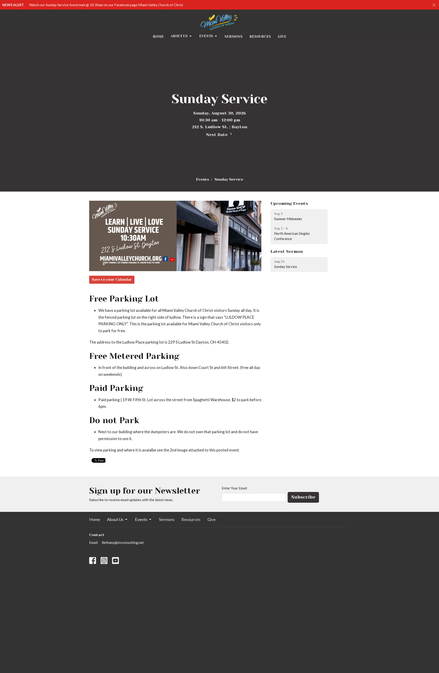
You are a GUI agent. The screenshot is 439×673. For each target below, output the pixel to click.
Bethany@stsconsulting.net (123, 542)
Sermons (234, 37)
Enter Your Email (234, 488)
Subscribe (303, 497)
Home (158, 37)
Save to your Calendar (112, 280)
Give (282, 37)
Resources (260, 37)
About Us (179, 36)
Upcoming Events (289, 203)
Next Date (217, 134)
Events (206, 36)
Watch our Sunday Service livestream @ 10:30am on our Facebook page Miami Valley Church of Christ (106, 5)
